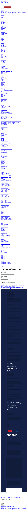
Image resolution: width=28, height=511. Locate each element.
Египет (2, 43)
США (2, 83)
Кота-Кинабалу (4, 150)
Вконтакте (7, 497)
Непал (2, 69)
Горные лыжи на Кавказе (6, 125)
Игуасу (2, 140)
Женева (2, 136)
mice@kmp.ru (14, 343)
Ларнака (2, 157)
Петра (2, 213)
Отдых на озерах (4, 183)
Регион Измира (4, 227)
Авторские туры (4, 93)
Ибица (2, 139)
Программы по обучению (6, 219)
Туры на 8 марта (4, 248)
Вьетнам (2, 35)
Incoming (25, 12)
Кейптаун (3, 147)
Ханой (2, 253)
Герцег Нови (3, 118)
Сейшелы (3, 79)
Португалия (3, 78)
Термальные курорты (5, 244)
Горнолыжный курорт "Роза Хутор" (9, 123)
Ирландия (3, 49)
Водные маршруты (5, 116)
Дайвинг (3, 129)
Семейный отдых (5, 238)
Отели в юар (3, 201)
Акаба (2, 96)
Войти (2, 504)
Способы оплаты (14, 398)
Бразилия (3, 32)
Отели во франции (5, 205)
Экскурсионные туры (6, 263)
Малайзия (3, 62)
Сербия (2, 80)
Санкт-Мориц (4, 233)
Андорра (3, 26)
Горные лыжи (4, 124)
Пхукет (2, 222)
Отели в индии (4, 188)
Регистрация (3, 506)
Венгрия (2, 34)
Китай (2, 57)
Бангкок (2, 104)
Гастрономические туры (6, 117)
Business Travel (16, 12)
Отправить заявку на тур (14, 396)
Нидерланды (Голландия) (6, 71)
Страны (2, 12)
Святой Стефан (4, 236)
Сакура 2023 (3, 230)
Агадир (2, 94)
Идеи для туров (4, 141)
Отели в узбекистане (5, 199)
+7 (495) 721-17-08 (14, 378)
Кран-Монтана (4, 152)
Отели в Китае (4, 191)
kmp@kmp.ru (4, 1)
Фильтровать (4, 276)
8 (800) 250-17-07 (14, 389)
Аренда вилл (4, 99)
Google (11, 497)
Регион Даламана (5, 225)
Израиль (2, 44)
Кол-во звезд (3, 278)
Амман (2, 97)
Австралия (3, 22)
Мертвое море (4, 169)
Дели (2, 132)
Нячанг (2, 178)
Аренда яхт (3, 100)
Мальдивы (3, 63)
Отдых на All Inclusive (6, 180)
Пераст (2, 212)
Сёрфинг (3, 239)
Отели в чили (4, 200)
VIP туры (3, 91)
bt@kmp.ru (14, 333)
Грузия (2, 39)
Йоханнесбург (4, 144)
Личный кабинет (2, 11)
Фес (1, 251)
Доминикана (3, 41)
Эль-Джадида (4, 264)
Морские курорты (5, 173)
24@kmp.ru (14, 383)
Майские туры (4, 166)
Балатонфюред (4, 102)
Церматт (2, 258)
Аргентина (3, 27)
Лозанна (2, 161)
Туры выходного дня (5, 247)
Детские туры (4, 134)
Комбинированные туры (6, 149)
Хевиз (2, 255)
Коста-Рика (3, 60)
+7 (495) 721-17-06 (14, 352)
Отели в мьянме (4, 192)
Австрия (2, 23)
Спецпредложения (5, 242)
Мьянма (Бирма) (4, 68)
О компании (9, 13)
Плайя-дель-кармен (5, 216)
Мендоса (3, 168)
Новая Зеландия (4, 72)
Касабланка (3, 146)
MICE (21, 12)
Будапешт (3, 107)
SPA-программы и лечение (7, 90)
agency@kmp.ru (14, 311)
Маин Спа (3, 164)
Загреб (2, 138)
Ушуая (2, 250)
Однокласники (17, 497)
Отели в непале (4, 194)
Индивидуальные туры (6, 142)
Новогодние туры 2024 (6, 175)
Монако (2, 67)
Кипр (2, 55)
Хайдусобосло (4, 252)
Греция (2, 38)
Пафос (2, 209)
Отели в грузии (4, 186)
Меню (6, 11)
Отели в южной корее (6, 202)
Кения (2, 54)
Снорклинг (3, 240)
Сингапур (3, 82)
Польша (2, 77)
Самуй (2, 231)
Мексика (3, 66)
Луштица (3, 162)
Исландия (3, 50)
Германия (3, 36)
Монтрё (2, 172)
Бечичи (2, 105)
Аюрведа (3, 101)
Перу (2, 75)
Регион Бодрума (4, 224)
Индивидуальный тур (6, 266)
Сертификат (3, 13)
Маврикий (3, 61)
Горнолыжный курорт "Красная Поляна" (10, 122)
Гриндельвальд (4, 127)
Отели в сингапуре (5, 196)
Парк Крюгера (4, 207)
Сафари (2, 234)
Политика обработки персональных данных (10, 441)
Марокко (3, 65)
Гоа (1, 119)
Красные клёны (4, 153)
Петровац (3, 214)
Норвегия (3, 73)
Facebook (3, 497)
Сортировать (4, 273)
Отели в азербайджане (6, 185)
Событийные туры (5, 241)
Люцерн (2, 163)
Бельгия (2, 30)
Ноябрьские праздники (6, 177)
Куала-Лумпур (4, 156)
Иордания (3, 47)
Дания (2, 40)
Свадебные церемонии (6, 235)
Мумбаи (2, 174)
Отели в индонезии (5, 189)
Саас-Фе (2, 229)
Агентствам (10, 12)
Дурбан (2, 135)
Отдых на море (4, 181)
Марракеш (3, 167)
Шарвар (2, 261)
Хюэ (2, 257)
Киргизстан (3, 56)
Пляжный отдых (4, 217)
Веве (2, 111)
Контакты (14, 13)
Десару (2, 133)
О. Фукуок (3, 179)
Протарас (3, 220)
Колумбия (3, 58)
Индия (2, 45)
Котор (2, 151)
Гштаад (2, 128)
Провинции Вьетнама (6, 218)
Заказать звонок (4, 2)
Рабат (2, 223)
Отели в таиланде (5, 197)
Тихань (2, 246)
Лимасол (3, 160)
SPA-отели (3, 89)
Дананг (2, 130)
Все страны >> (4, 86)
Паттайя (2, 208)
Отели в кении (4, 190)
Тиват (2, 245)
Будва (2, 108)
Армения (3, 28)
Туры (5, 12)
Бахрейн (2, 29)
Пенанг (2, 211)
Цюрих (2, 259)
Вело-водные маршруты (6, 112)
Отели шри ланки (5, 206)
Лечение (2, 158)
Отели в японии (4, 203)
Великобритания (4, 33)
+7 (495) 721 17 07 (5, 8)
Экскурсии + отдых (5, 262)
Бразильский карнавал (6, 106)
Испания (3, 51)
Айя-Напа (3, 95)
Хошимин (3, 256)
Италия (2, 52)
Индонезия (3, 46)
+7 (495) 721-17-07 (14, 308)
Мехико (2, 171)
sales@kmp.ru (14, 356)
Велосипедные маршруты (7, 113)
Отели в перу (4, 195)
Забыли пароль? (10, 506)
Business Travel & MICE (18, 285)
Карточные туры (4, 145)
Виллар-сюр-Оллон (5, 114)
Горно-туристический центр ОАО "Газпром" (11, 121)
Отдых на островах (5, 184)
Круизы (2, 155)
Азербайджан (4, 24)
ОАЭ (2, 74)
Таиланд (2, 84)
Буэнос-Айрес (4, 110)
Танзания (3, 85)
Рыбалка (2, 228)
